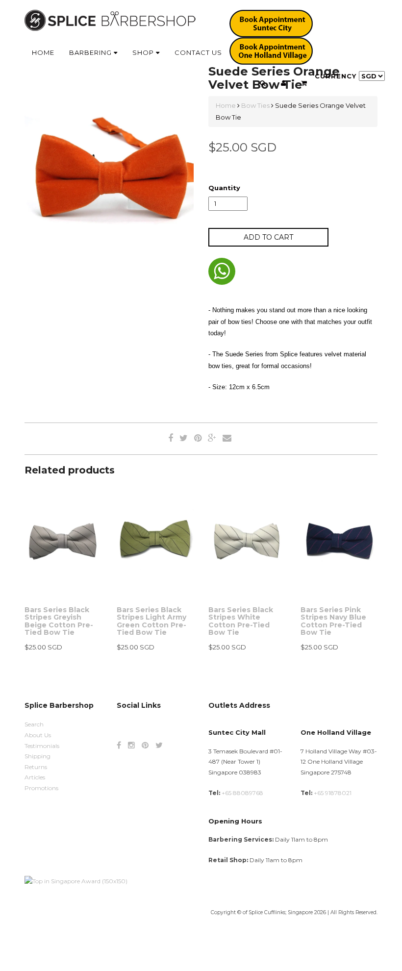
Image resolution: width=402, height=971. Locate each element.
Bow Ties (255, 105)
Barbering (91, 52)
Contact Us (198, 52)
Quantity (224, 188)
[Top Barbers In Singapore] (76, 880)
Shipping (37, 756)
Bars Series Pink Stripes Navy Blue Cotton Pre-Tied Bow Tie (333, 621)
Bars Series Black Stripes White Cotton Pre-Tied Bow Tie (240, 621)
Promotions (41, 788)
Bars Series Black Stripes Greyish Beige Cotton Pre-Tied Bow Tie (59, 621)
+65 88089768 (242, 793)
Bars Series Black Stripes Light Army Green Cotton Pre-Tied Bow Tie (151, 621)
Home (43, 52)
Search (34, 724)
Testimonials (42, 745)
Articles (35, 777)
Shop (144, 52)
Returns (36, 767)
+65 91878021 (333, 793)
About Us (38, 735)
